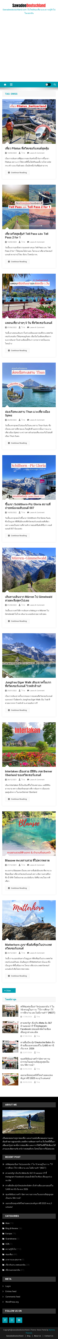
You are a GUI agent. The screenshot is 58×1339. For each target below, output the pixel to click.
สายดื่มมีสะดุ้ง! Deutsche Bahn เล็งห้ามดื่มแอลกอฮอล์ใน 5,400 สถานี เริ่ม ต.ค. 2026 (37, 1045)
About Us (37, 1336)
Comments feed (12, 1297)
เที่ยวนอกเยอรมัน (12, 1270)
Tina (23, 153)
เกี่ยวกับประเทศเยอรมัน (15, 1265)
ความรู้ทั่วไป (10, 1249)
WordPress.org (12, 1302)
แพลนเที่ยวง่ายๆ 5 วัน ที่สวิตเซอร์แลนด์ (28, 323)
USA (7, 1244)
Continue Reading (19, 173)
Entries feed (10, 1291)
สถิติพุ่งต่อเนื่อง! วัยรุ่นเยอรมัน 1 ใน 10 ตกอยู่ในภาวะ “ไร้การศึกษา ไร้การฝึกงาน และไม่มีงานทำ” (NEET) (37, 1009)
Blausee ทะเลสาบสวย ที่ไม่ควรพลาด (27, 860)
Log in (8, 1286)
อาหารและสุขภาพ (13, 1259)
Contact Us (48, 1336)
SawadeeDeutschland (14, 1336)
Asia (7, 1223)
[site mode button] (48, 84)
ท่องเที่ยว (9, 1254)
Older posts (11, 991)
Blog (28, 1336)
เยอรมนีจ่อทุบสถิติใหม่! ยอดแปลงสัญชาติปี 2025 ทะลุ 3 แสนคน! (36, 1077)
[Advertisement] (29, 51)
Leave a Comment (37, 153)
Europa (8, 1233)
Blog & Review (11, 1228)
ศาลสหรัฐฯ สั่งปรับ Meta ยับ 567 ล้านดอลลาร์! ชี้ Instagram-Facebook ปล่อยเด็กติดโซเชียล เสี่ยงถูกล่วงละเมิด (36, 1028)
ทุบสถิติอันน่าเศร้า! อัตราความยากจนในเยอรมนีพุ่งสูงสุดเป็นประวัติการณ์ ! (35, 1061)
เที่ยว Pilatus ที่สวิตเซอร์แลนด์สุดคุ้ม (27, 148)
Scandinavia (10, 1239)
